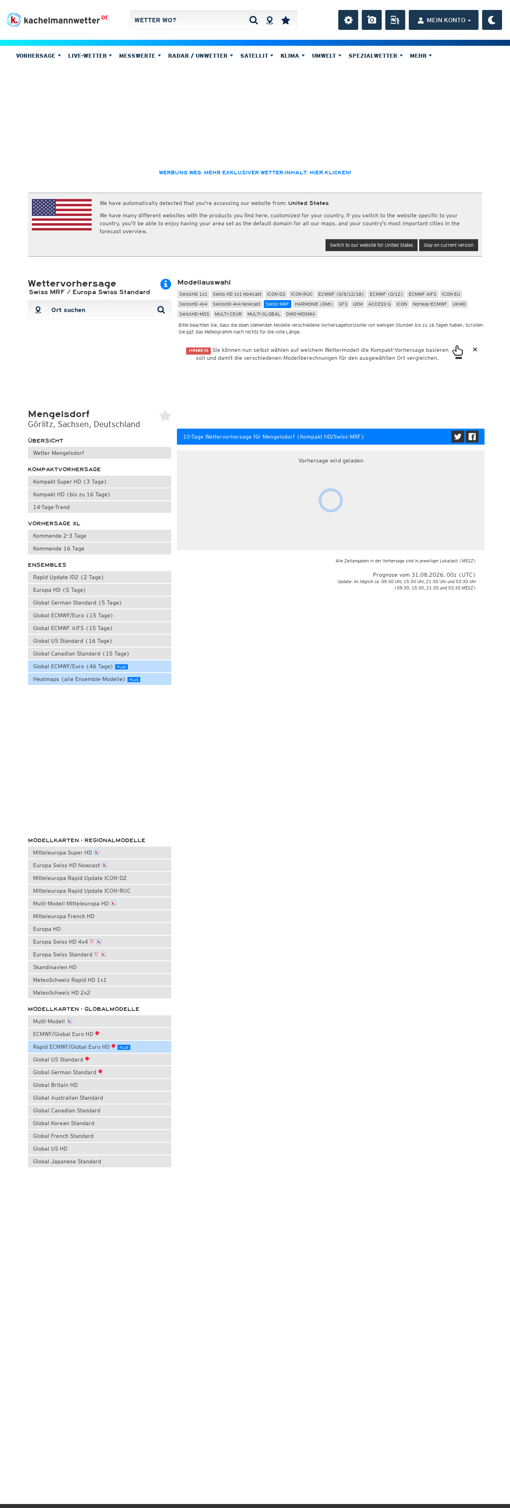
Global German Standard (65, 1072)
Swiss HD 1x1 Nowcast (237, 294)
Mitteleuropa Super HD (63, 852)
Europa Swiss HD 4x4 (61, 941)
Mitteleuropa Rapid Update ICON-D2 (80, 878)
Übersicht (45, 441)
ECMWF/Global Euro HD (64, 1034)
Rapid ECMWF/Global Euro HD (80, 1047)
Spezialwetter (374, 56)
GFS (343, 304)
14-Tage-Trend (51, 507)
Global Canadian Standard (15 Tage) (81, 653)
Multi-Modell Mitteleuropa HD (71, 903)
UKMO (459, 304)
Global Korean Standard (63, 1123)
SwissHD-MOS (194, 314)
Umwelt (325, 56)
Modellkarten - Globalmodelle (83, 1009)
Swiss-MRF (277, 304)
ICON (401, 304)
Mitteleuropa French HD (63, 916)
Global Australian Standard (68, 1097)
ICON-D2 (276, 294)
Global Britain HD (55, 1085)
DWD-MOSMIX (301, 314)
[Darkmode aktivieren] (492, 20)
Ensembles (47, 565)
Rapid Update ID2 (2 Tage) (68, 577)
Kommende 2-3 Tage (59, 536)
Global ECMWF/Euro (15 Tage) (73, 615)
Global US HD (50, 1148)
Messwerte (138, 56)
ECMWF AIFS (422, 294)
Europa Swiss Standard (63, 954)
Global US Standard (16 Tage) (73, 641)
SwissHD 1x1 (193, 294)
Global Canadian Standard (66, 1110)
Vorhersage (36, 56)
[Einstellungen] (348, 20)
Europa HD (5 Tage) (59, 590)
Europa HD (47, 929)
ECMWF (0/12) (386, 294)
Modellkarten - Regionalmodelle (86, 840)
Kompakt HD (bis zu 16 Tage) (72, 494)
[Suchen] (254, 19)
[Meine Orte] (286, 19)
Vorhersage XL (54, 524)
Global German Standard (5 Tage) (77, 602)
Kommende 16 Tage (58, 548)
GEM (358, 304)
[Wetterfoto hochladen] (372, 20)
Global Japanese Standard (67, 1161)
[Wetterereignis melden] (395, 20)
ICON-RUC (302, 294)
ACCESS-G (379, 304)
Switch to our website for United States (371, 245)
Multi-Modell (50, 1021)
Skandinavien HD (54, 967)
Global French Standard (63, 1136)
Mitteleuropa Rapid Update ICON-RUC (82, 891)
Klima (290, 56)
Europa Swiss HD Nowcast (67, 865)
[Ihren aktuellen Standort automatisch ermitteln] (270, 19)
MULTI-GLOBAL (263, 314)
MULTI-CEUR (228, 314)
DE (105, 17)
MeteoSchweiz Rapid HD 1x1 (70, 980)
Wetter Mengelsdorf (58, 453)
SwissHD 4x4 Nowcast (236, 304)
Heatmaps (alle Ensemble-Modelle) (85, 679)
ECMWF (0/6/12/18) (341, 294)
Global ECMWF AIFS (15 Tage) (73, 628)
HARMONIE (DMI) (314, 304)
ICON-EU (451, 294)
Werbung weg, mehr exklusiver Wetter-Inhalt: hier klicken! (255, 173)
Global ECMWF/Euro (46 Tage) (79, 666)
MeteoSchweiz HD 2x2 (61, 992)
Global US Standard (59, 1059)
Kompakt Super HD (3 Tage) (70, 481)
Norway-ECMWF (430, 304)
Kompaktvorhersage (64, 469)
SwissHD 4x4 (193, 304)
